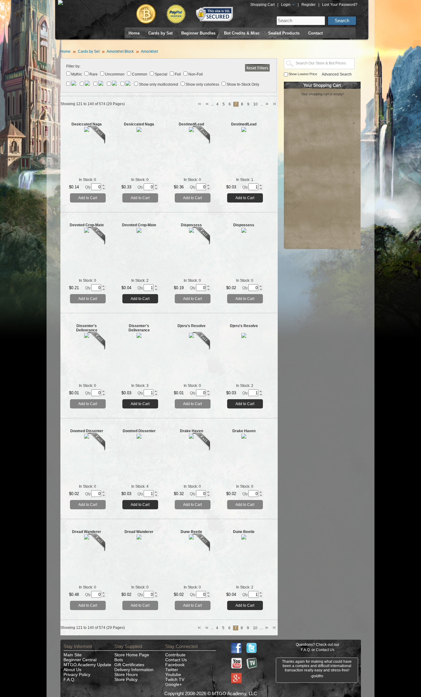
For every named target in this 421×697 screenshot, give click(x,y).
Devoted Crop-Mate (87, 225)
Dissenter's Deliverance (86, 328)
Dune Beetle (191, 532)
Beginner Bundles (198, 33)
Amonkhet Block (120, 51)
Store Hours (126, 674)
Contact (315, 33)
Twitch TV (174, 679)
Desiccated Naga (87, 124)
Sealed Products (284, 33)
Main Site (72, 654)
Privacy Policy (76, 674)
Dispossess (191, 225)
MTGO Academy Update (87, 664)
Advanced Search (337, 74)
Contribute (175, 654)
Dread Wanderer (86, 532)
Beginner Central (79, 659)
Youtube (173, 674)
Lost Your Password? (340, 4)
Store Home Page (131, 654)
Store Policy (125, 679)
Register (308, 4)
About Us (72, 669)
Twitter (171, 669)
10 (255, 104)
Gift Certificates (129, 664)
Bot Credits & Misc (242, 33)
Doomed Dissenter (86, 431)
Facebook (175, 664)
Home (134, 33)
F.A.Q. (69, 679)
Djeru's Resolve (192, 326)
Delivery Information (133, 669)
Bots (118, 659)
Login (286, 4)
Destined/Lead (191, 124)
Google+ (173, 684)
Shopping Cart (262, 4)
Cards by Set (160, 33)
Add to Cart (87, 198)
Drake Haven (191, 431)
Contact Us (176, 659)
